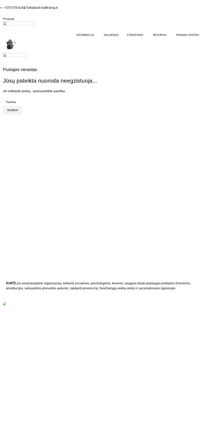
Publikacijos (112, 337)
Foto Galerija (113, 314)
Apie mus (9, 386)
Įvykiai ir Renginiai (14, 402)
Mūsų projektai (12, 410)
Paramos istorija (115, 394)
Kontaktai (9, 394)
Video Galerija (114, 322)
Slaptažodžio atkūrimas (119, 410)
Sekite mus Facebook (24, 367)
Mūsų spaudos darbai (118, 329)
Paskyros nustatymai (118, 402)
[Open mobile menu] (3, 64)
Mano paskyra (114, 386)
